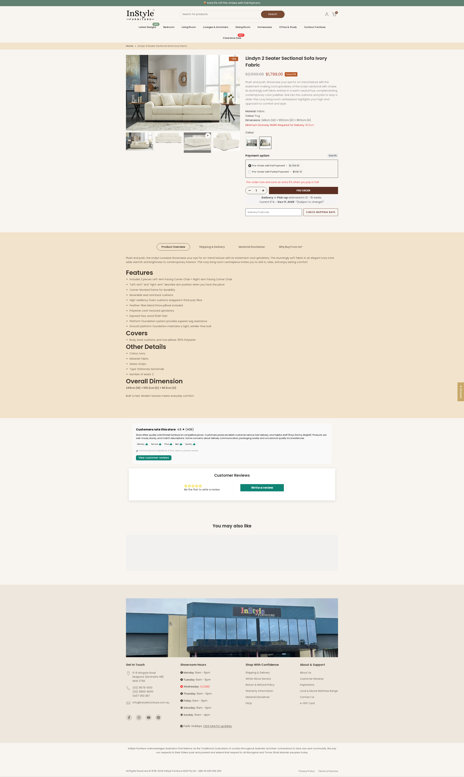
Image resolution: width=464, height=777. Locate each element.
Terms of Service (328, 771)
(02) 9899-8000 (142, 691)
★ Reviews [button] (461, 391)
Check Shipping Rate (320, 212)
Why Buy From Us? (291, 247)
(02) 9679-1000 (142, 687)
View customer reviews (153, 457)
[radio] (251, 143)
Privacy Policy (307, 771)
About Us (305, 672)
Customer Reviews (312, 679)
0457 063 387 (141, 696)
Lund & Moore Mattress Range (319, 691)
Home (129, 46)
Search (272, 14)
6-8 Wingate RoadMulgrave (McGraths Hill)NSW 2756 (148, 677)
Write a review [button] (262, 488)
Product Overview (173, 247)
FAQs (249, 703)
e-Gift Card (307, 703)
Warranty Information (259, 691)
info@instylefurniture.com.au (150, 702)
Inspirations (307, 685)
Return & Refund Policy (260, 685)
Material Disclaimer (252, 247)
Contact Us (307, 697)
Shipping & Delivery (212, 247)
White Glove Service (258, 679)
